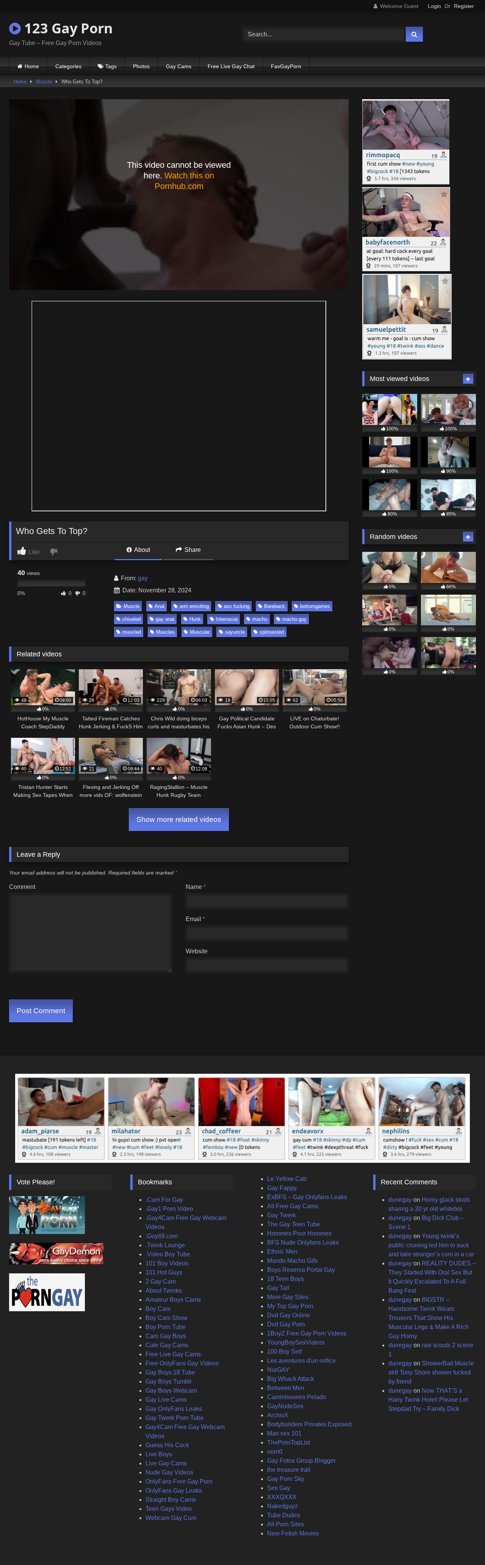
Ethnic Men (282, 1251)
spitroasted (272, 632)
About (141, 550)
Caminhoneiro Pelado (296, 1397)
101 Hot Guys (164, 1272)
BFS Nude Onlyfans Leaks (303, 1242)
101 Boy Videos (167, 1263)
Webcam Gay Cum (171, 1518)
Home (32, 66)
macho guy (294, 619)
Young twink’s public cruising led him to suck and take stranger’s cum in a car (431, 1245)
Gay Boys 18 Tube (170, 1372)
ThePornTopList (288, 1442)
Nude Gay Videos (169, 1472)
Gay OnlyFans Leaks (174, 1409)
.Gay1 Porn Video (169, 1209)
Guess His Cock (167, 1445)
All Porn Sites (285, 1524)
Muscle (44, 81)
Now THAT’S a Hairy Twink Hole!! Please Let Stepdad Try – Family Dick (428, 1399)
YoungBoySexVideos (296, 1342)
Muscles (165, 632)
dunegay (400, 1199)
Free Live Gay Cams (173, 1354)
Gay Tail (278, 1288)
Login (434, 6)
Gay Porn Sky (285, 1479)
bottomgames (315, 606)
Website (197, 951)
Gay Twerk (281, 1215)
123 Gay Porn (67, 28)
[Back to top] (461, 1542)
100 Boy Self (284, 1351)
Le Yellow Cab (287, 1179)
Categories (68, 66)
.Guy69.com (162, 1236)
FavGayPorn (286, 66)
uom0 (274, 1451)
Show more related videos (178, 819)
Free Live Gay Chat (231, 66)
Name (196, 887)
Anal (159, 606)
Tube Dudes (283, 1515)
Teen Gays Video (169, 1509)
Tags (111, 66)
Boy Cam (158, 1309)
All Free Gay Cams (292, 1206)
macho (259, 619)
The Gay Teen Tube (293, 1224)
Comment (22, 887)
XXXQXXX (282, 1497)
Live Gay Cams (166, 1463)
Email (195, 919)
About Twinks (164, 1290)
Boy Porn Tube (166, 1327)
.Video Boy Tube (168, 1254)
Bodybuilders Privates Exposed (309, 1424)
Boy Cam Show (167, 1318)
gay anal (165, 619)
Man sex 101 (284, 1433)
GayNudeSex (285, 1406)
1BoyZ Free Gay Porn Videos (306, 1333)
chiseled (131, 619)
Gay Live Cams (166, 1399)
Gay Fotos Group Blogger (301, 1460)
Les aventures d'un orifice (301, 1360)
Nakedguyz (282, 1506)
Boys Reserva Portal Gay (301, 1270)
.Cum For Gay (164, 1199)
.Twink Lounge (165, 1245)
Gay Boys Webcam (171, 1390)
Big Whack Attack (290, 1379)
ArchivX (277, 1415)
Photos (141, 66)
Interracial (227, 619)
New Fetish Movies (293, 1533)
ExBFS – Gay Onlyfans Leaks (307, 1197)
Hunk (195, 619)
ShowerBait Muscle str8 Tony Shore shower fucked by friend (431, 1372)
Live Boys (159, 1454)
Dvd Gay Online (288, 1315)
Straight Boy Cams (171, 1499)
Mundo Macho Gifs (292, 1260)
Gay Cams (178, 66)
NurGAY (278, 1370)
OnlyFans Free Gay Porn (179, 1481)
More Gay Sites (287, 1297)
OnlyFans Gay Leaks (174, 1490)
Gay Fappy (282, 1188)
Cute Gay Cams (167, 1345)
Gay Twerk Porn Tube (175, 1418)
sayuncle (235, 632)
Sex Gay (278, 1488)
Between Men (285, 1388)
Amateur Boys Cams (173, 1299)
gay (143, 578)
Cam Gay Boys (166, 1336)
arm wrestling (194, 606)
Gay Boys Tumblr (169, 1381)
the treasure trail (288, 1470)
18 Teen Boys (285, 1279)
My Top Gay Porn (290, 1306)
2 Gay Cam (161, 1281)
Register (464, 6)
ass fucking (236, 606)
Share (192, 550)
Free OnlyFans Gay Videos (182, 1363)
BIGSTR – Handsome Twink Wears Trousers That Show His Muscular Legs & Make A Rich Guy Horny (428, 1317)
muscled (131, 632)
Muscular (200, 632)
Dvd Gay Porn (286, 1324)
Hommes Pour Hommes (299, 1233)
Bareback (274, 606)
